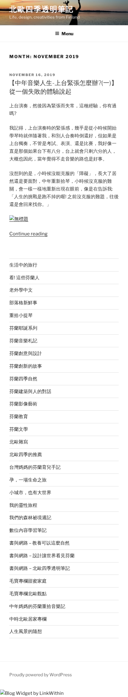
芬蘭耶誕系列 (23, 328)
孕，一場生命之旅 (28, 480)
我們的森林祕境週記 (30, 517)
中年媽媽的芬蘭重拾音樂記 (37, 606)
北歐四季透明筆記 (41, 9)
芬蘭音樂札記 (23, 341)
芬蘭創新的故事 (25, 366)
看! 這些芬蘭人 (24, 277)
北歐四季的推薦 (25, 454)
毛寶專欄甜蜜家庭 (28, 581)
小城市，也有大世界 (30, 492)
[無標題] (18, 219)
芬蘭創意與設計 (25, 353)
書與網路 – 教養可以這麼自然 (39, 543)
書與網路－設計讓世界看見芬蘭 (42, 555)
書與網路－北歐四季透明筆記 (39, 568)
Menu (67, 33)
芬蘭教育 (18, 416)
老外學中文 (21, 290)
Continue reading (28, 234)
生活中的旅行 (23, 265)
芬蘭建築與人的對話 (30, 391)
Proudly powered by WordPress (40, 674)
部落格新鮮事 (23, 303)
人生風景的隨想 (25, 631)
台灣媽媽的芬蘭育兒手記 (35, 467)
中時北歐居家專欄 (28, 619)
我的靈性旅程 (23, 505)
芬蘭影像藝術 (23, 404)
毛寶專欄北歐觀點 (28, 594)
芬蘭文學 (18, 429)
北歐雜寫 (18, 442)
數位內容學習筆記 (28, 530)
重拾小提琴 (21, 315)
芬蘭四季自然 (23, 379)
